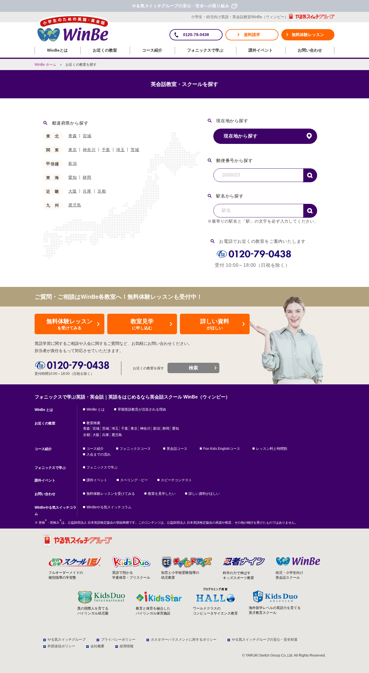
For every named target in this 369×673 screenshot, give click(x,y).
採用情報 (126, 646)
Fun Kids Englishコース (221, 449)
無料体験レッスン (308, 34)
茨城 (135, 149)
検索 (310, 175)
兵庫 (87, 191)
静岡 (87, 177)
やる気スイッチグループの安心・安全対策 (265, 640)
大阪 (72, 191)
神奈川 (89, 149)
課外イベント (260, 50)
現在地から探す (241, 136)
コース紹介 (152, 50)
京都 (101, 191)
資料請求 (252, 34)
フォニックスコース (135, 449)
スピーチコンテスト (176, 480)
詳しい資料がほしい (204, 494)
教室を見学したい (162, 494)
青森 (72, 136)
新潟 (72, 163)
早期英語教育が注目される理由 (142, 409)
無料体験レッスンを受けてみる (110, 494)
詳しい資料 (214, 324)
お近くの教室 (105, 50)
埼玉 (120, 149)
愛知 (72, 177)
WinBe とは (44, 410)
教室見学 (142, 324)
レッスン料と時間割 (271, 449)
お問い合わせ (310, 50)
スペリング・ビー (134, 480)
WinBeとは (57, 50)
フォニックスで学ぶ (205, 50)
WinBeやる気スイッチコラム (55, 510)
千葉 (106, 149)
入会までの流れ (98, 454)
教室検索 (93, 423)
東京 (72, 149)
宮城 (87, 136)
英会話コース (177, 449)
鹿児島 (74, 205)
